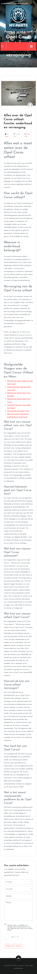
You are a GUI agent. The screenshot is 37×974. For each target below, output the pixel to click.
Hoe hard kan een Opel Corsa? (18, 411)
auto (27, 134)
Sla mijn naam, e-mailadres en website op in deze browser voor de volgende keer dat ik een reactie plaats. (19, 927)
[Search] (2, 46)
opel (25, 136)
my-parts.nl (18, 32)
